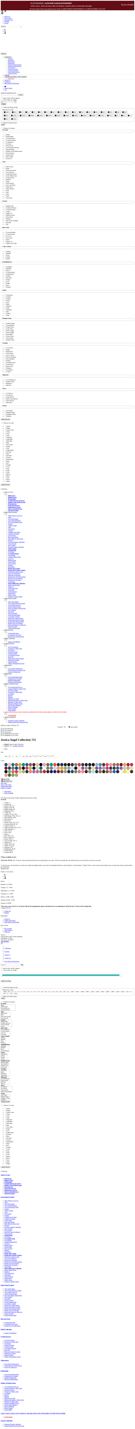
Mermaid (8, 383)
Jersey (8, 300)
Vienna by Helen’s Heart (15, 596)
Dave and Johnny (13, 537)
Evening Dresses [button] (6, 1336)
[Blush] (47, 764)
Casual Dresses (10, 138)
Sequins (8, 287)
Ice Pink (8, 452)
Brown (8, 474)
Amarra (10, 524)
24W (58, 116)
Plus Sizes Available (12, 220)
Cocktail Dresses (11, 140)
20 (89, 112)
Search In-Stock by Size (11, 107)
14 (68, 112)
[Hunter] (33, 768)
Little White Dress (11, 176)
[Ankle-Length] (5, 1062)
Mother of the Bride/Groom (14, 151)
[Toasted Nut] (107, 771)
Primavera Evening (13, 660)
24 (104, 112)
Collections (7, 948)
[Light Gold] (61, 768)
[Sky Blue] (93, 771)
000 (7, 112)
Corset (8, 211)
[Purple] (51, 771)
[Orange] (30, 771)
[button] (8, 57)
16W (23, 116)
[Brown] (65, 764)
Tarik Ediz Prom (13, 588)
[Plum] (47, 771)
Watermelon (9, 459)
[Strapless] (5, 1100)
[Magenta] (110, 768)
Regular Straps (10, 412)
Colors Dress (12, 535)
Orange (8, 465)
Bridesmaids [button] (4, 1371)
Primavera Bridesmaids (14, 682)
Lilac (7, 448)
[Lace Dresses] (6, 1018)
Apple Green (10, 430)
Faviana (10, 540)
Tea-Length (9, 338)
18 (82, 112)
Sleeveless (9, 402)
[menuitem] (69, 16)
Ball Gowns (9, 166)
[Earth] (19, 768)
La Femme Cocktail (14, 616)
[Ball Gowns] (6, 1013)
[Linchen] (103, 768)
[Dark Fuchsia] (121, 764)
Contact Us (7, 911)
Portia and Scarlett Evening (16, 658)
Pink (7, 454)
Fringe (8, 279)
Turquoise (9, 437)
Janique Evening (13, 652)
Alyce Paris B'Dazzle (14, 520)
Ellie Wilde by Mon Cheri (15, 539)
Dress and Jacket (11, 170)
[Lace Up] (5, 1033)
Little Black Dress (11, 174)
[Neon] (3, 1041)
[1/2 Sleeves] (6, 1087)
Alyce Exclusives (13, 647)
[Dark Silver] (13, 768)
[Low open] (5, 1034)
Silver (8, 479)
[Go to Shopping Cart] (2, 11)
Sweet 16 (9, 158)
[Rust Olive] (75, 771)
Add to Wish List (7, 781)
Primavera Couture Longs (15, 572)
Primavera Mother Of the (15, 703)
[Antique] (19, 764)
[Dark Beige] (114, 764)
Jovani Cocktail (12, 613)
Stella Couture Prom (14, 585)
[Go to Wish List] (5, 11)
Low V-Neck (10, 355)
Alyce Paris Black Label (15, 522)
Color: (2, 760)
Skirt (7, 190)
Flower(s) (9, 278)
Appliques (9, 267)
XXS (102, 116)
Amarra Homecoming (14, 607)
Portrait (8, 361)
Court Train (9, 329)
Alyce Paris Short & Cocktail (16, 603)
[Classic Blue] (89, 764)
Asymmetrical (10, 325)
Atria (9, 527)
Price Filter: (7, 100)
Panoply (10, 565)
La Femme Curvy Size (14, 635)
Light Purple (10, 450)
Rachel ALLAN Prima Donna (17, 577)
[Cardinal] (72, 764)
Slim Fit (8, 385)
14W (14, 116)
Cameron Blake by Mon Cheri (17, 689)
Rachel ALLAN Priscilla (15, 623)
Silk (7, 311)
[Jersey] (4, 1059)
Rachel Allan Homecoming (16, 621)
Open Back (9, 217)
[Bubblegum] (9, 764)
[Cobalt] (93, 764)
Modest (8, 179)
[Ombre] (3, 1042)
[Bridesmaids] (8, 1007)
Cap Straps (9, 410)
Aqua (8, 435)
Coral (8, 466)
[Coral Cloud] (110, 764)
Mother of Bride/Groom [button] (8, 1383)
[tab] (69, 501)
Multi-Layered (10, 215)
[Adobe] (16, 764)
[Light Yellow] (93, 768)
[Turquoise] (114, 771)
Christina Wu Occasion (14, 679)
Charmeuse (9, 295)
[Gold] (30, 768)
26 (111, 112)
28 (118, 112)
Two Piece (9, 198)
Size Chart (4, 783)
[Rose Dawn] (61, 771)
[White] (121, 771)
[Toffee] (110, 771)
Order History (8, 930)
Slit (7, 224)
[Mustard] (128, 768)
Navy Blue (9, 444)
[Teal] (96, 771)
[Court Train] (5, 1067)
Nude (8, 470)
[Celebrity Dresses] (6, 1023)
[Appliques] (5, 1046)
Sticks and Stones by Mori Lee (17, 625)
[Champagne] (82, 764)
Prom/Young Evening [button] (7, 1197)
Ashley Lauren (12, 525)
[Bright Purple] (58, 764)
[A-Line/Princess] (5, 1079)
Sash (7, 285)
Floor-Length (10, 330)
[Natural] (131, 768)
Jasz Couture (12, 545)
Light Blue (9, 439)
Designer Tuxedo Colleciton (16, 720)
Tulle (7, 315)
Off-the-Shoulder (11, 357)
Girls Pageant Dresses (12, 147)
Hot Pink (9, 455)
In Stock (20, 746)
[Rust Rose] (79, 771)
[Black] (40, 764)
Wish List (7, 16)
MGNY (10, 695)
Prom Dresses (10, 153)
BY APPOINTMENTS (51, 3)
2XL (14, 119)
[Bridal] (8, 1005)
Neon (7, 255)
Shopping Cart (8, 20)
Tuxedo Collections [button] (7, 1420)
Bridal (8, 135)
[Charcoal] (86, 764)
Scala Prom (11, 582)
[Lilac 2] (100, 768)
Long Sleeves (10, 397)
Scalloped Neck (10, 362)
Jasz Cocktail (12, 610)
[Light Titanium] (89, 768)
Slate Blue (9, 441)
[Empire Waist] (5, 1080)
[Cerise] (79, 764)
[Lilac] (96, 768)
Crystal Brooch (10, 272)
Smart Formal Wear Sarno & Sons (18, 722)
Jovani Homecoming (14, 615)
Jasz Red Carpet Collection (16, 547)
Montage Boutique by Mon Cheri (17, 700)
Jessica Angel (12, 548)
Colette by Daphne (13, 534)
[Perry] (44, 771)
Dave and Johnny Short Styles (17, 608)
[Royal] (68, 771)
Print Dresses (10, 183)
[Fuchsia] (26, 768)
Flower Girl (9, 146)
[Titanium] (103, 771)
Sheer (8, 239)
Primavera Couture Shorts (15, 618)
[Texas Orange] (100, 771)
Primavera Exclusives (14, 575)
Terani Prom (11, 593)
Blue (7, 443)
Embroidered (10, 274)
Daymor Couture (13, 690)
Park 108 (10, 657)
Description (7, 791)
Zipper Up (9, 241)
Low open (9, 238)
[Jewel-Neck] (5, 1075)
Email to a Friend (6, 788)
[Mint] (124, 768)
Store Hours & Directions (11, 922)
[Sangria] (86, 771)
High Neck (9, 351)
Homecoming (10, 149)
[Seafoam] (6, 764)
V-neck (8, 372)
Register (6, 21)
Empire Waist (10, 381)
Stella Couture (12, 708)
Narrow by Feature (9, 128)
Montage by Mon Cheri (15, 702)
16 (75, 112)
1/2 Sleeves (9, 393)
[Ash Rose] (30, 764)
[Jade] (40, 768)
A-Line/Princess (11, 380)
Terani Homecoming (14, 628)
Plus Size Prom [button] (5, 1319)
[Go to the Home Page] (5, 86)
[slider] (121, 975)
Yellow (8, 426)
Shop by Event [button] (8, 492)
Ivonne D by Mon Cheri (15, 692)
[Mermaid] (5, 1082)
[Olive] (26, 771)
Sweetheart (9, 370)
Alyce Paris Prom (13, 519)
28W (76, 116)
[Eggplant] (23, 768)
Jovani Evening (12, 653)
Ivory (7, 468)
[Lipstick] (107, 768)
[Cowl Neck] (5, 1070)
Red (7, 463)
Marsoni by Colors (13, 699)
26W (67, 116)
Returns (6, 912)
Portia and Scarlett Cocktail (16, 620)
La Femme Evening (14, 655)
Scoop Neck (9, 364)
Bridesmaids (9, 136)
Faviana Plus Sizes (13, 633)
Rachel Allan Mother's (14, 705)
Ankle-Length (10, 323)
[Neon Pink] (16, 771)
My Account (8, 18)
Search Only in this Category (11, 98)
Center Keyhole (10, 209)
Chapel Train (10, 327)
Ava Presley (11, 529)
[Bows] (5, 1049)
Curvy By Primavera (14, 573)
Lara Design (11, 555)
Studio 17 (11, 587)
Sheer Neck (9, 366)
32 (7, 116)
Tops (7, 194)
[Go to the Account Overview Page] (2, 13)
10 (53, 112)
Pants (7, 181)
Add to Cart (6, 779)
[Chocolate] (131, 771)
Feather (8, 276)
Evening (8, 144)
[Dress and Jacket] (6, 1016)
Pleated (8, 219)
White (8, 481)
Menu (4, 53)
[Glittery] (3, 1038)
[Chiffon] (4, 1056)
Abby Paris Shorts (13, 602)
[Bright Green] (51, 764)
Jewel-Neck (9, 353)
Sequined (9, 310)
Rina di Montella (13, 707)
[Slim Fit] (5, 1083)
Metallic (8, 253)
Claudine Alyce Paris (14, 532)
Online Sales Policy (6, 786)
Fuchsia (8, 457)
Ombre (8, 257)
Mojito (8, 428)
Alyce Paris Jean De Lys (15, 687)
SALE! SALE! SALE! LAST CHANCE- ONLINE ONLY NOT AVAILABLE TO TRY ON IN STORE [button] (33, 1413)
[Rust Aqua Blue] (72, 771)
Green (8, 432)
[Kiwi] (47, 768)
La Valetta (11, 694)
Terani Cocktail (12, 626)
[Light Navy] (75, 768)
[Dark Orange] (131, 764)
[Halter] (5, 1072)
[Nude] (23, 771)
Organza (8, 306)
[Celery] (75, 764)
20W (41, 116)
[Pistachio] (13, 775)
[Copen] (100, 764)
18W (32, 116)
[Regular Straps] (5, 1097)
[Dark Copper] (117, 764)
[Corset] (6, 1026)
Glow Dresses (12, 544)
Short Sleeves (10, 400)
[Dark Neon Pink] (128, 764)
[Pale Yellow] (128, 771)
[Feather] (4, 1057)
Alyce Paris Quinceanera (15, 668)
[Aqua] (23, 764)
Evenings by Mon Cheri (15, 648)
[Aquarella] (26, 764)
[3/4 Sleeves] (6, 1088)
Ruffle (8, 283)
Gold (7, 472)
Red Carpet (9, 157)
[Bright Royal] (61, 764)
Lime (7, 433)
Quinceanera (10, 155)
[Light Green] (65, 768)
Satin (7, 308)
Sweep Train (10, 336)
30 (125, 112)
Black (8, 476)
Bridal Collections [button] (6, 1329)
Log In (6, 23)
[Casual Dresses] (8, 1008)
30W (84, 116)
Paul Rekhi (11, 567)
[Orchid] (33, 771)
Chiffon (8, 297)
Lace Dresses (10, 172)
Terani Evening (12, 662)
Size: (2, 752)
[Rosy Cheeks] (65, 771)
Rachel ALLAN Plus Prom (16, 636)
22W (49, 116)
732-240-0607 (128, 5)
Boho (7, 168)
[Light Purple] (82, 768)
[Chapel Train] (5, 1065)
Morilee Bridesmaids (14, 680)
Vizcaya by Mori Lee (14, 672)
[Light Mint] (72, 768)
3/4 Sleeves (9, 395)
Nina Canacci (12, 563)
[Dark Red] (6, 768)
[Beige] (37, 764)
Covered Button (11, 232)
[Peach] (40, 771)
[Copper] (103, 764)
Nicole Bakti (11, 562)
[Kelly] (44, 768)
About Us (7, 919)
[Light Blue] (54, 768)
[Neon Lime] (9, 771)
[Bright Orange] (54, 764)
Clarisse (10, 530)
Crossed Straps (10, 234)
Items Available (8, 793)
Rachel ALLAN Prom (14, 580)
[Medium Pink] (121, 768)
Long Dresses (10, 178)
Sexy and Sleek (10, 185)
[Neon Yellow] (19, 771)
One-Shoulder (10, 359)
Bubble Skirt (10, 206)
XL (7, 119)
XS (110, 116)
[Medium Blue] (117, 768)
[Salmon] (82, 771)
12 (60, 112)
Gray (7, 478)
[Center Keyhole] (6, 1025)
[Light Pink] (79, 768)
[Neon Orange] (13, 771)
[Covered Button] (5, 1030)
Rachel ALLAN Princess (15, 578)
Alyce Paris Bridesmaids (15, 677)
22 (96, 112)
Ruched (8, 222)
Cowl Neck (9, 348)
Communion (10, 142)
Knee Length (10, 332)
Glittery (8, 251)
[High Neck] (5, 1074)
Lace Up (8, 236)
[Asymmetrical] (5, 1064)
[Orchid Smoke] (37, 771)
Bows (8, 270)
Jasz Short (11, 611)
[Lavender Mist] (51, 768)
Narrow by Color (9, 423)
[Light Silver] (86, 768)
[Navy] (6, 771)
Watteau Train (10, 340)
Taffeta (8, 313)
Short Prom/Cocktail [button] (7, 1285)
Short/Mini (9, 334)
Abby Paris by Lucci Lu (15, 515)
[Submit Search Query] (22, 965)
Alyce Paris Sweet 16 (14, 605)
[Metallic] (3, 1039)
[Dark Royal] (9, 768)
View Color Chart (6, 784)
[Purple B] (54, 771)
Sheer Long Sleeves (12, 399)
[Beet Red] (33, 764)
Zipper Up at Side (11, 243)
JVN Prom (11, 552)
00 (15, 112)
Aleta (9, 517)
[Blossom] (44, 764)
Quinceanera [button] (5, 1360)
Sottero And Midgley (14, 642)
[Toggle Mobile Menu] (2, 943)
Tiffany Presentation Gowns (16, 663)
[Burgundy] (68, 764)
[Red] (58, 771)
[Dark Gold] (124, 764)
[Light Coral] (58, 768)
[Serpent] (13, 764)
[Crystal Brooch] (5, 1051)
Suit (7, 192)
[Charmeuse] (4, 1054)
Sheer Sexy (9, 187)
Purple (8, 446)
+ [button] (5, 494)
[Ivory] (37, 768)
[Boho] (6, 1015)
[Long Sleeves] (6, 1090)
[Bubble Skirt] (6, 1021)
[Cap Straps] (5, 1095)
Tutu (7, 196)
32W (93, 116)
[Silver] (89, 771)
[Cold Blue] (96, 764)
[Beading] (5, 1047)
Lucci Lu (10, 558)
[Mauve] (114, 768)
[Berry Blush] (6, 775)
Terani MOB (12, 710)
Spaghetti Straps (11, 414)
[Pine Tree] (9, 775)
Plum (7, 461)
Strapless (8, 368)
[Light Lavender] (68, 768)
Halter (8, 350)
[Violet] (117, 771)
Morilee (10, 697)
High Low (9, 213)
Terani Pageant (12, 591)
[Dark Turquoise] (16, 768)
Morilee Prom (12, 560)
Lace (7, 281)
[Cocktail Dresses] (8, 1010)
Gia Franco (11, 650)
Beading (8, 268)
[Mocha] (16, 775)
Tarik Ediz (11, 590)
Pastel (8, 259)
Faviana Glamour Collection (16, 542)
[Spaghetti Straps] (5, 1098)
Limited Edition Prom (14, 557)
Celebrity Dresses (11, 208)
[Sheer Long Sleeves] (6, 1091)
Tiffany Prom (12, 595)
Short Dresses (10, 189)
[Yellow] (124, 771)
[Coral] (107, 764)
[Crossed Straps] (5, 1031)
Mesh (7, 304)
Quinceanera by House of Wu (16, 670)
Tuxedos (6, 951)
